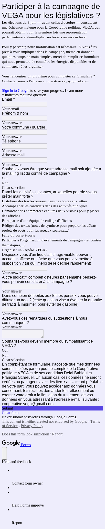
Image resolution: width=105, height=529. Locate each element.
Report (57, 434)
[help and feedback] (4, 453)
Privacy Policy (32, 426)
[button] (52, 187)
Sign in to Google (15, 90)
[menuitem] (57, 477)
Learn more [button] (74, 90)
